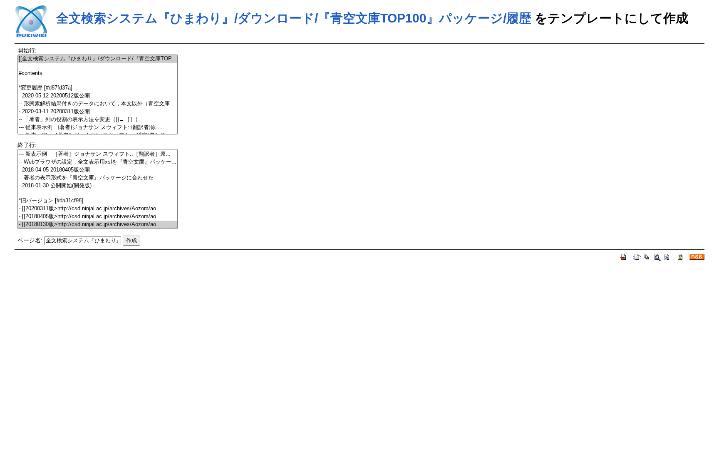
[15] (97, 193)
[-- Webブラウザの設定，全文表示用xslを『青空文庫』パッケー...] (97, 162)
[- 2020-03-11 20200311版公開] (97, 112)
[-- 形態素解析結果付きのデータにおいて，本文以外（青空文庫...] (97, 104)
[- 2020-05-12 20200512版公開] (97, 96)
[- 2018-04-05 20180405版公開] (97, 170)
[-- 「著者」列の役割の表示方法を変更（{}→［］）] (97, 120)
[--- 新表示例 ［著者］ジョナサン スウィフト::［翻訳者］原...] (97, 154)
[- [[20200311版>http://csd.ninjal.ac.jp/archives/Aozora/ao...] (97, 209)
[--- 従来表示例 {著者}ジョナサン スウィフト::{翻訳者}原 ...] (97, 128)
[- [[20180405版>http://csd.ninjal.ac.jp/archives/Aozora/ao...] (97, 217)
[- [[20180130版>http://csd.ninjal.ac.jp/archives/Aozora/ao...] (97, 225)
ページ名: (29, 240)
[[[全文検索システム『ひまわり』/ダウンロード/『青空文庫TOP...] (97, 59)
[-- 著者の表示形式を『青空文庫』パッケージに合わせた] (97, 178)
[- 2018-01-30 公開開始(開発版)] (97, 186)
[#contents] (97, 73)
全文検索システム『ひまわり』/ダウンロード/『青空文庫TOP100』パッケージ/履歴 (293, 18)
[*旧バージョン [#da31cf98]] (97, 201)
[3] (97, 80)
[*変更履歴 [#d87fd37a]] (97, 88)
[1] (97, 66)
